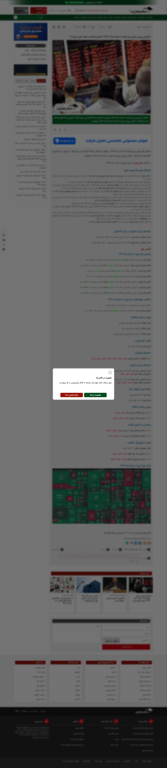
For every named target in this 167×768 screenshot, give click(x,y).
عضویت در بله (95, 394)
